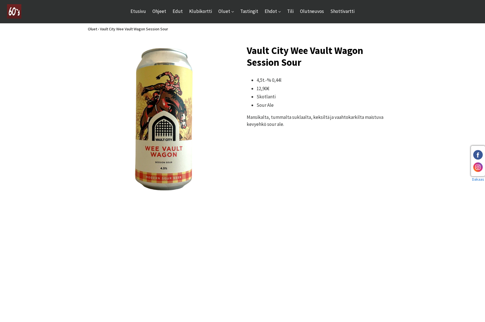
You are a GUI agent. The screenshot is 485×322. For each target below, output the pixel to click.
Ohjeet (159, 11)
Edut (178, 11)
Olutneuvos (312, 11)
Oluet (227, 11)
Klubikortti (200, 11)
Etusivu (138, 11)
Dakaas (478, 179)
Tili (290, 11)
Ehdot (274, 11)
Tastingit (249, 11)
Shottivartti (342, 11)
